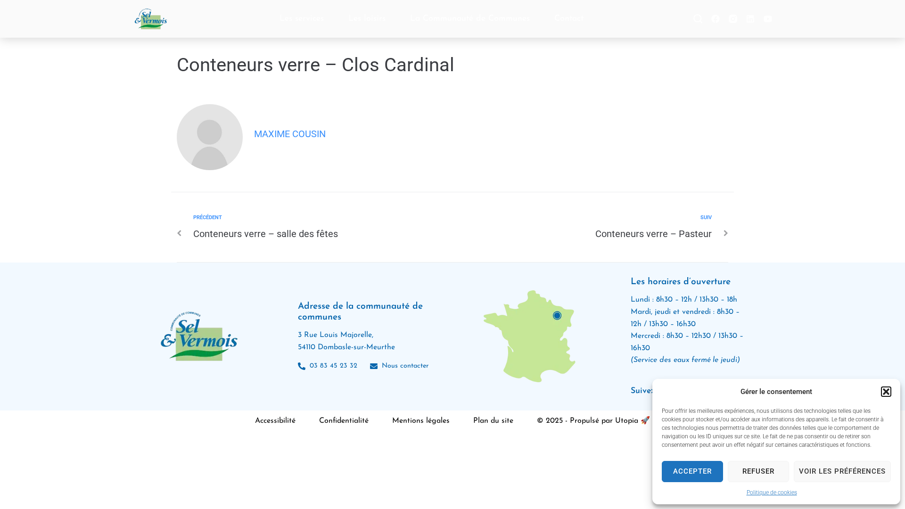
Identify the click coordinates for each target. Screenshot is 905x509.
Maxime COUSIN (290, 134)
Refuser (758, 471)
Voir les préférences (842, 471)
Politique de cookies (772, 492)
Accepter (692, 471)
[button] (886, 391)
